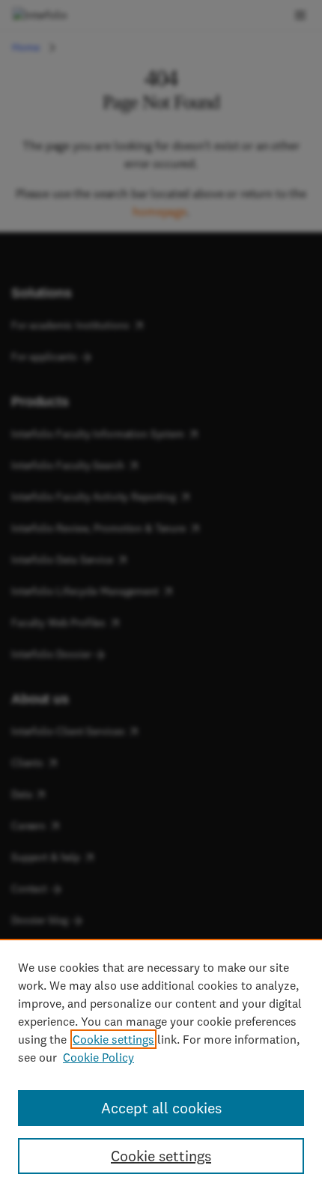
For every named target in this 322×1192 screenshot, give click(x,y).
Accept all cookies (161, 1107)
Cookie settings (113, 1039)
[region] (161, 1065)
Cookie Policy (98, 1057)
